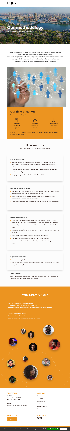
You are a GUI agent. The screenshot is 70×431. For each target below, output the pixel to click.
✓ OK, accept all (53, 429)
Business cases (41, 401)
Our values (40, 398)
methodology (40, 403)
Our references (41, 409)
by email (10, 419)
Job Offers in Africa (42, 406)
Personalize (63, 429)
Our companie (41, 395)
